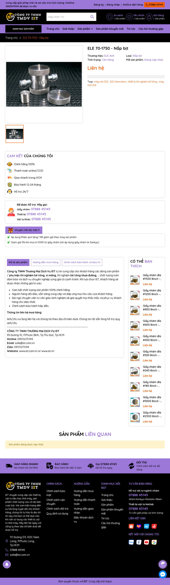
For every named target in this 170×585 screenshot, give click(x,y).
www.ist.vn (48, 351)
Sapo (108, 581)
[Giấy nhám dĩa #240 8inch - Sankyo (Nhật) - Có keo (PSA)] (135, 371)
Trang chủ (52, 28)
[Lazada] (139, 525)
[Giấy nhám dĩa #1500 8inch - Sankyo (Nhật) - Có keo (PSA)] (135, 280)
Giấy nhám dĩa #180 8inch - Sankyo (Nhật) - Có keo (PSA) (153, 384)
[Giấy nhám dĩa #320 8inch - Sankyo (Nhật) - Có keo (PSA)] (135, 356)
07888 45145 (155, 4)
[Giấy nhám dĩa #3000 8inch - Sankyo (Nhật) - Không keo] (135, 402)
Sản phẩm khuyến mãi (110, 28)
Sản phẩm (84, 28)
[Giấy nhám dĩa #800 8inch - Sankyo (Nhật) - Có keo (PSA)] (135, 310)
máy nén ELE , (101, 81)
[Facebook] (139, 541)
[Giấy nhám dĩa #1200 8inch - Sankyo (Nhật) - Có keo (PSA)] (135, 295)
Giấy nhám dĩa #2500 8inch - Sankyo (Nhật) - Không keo (153, 414)
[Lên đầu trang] (163, 555)
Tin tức (131, 28)
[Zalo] (131, 541)
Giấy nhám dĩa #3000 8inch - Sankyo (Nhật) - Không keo (153, 399)
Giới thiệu (68, 28)
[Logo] (23, 16)
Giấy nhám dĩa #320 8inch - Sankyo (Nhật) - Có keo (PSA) (153, 353)
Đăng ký (99, 4)
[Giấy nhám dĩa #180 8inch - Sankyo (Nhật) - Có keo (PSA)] (135, 387)
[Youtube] (146, 541)
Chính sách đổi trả (57, 508)
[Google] (154, 541)
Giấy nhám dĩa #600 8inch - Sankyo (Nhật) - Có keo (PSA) (153, 323)
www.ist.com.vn (28, 351)
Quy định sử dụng (57, 513)
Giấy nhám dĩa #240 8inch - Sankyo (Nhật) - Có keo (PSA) (153, 368)
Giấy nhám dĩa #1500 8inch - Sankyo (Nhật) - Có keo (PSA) (153, 277)
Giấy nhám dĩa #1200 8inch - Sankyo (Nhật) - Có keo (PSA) (153, 292)
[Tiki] (146, 525)
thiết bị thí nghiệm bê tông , (143, 81)
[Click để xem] (44, 84)
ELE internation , (119, 81)
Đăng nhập (113, 4)
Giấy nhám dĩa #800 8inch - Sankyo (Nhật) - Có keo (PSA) (153, 307)
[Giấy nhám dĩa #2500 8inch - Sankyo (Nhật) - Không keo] (135, 417)
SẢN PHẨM (85, 434)
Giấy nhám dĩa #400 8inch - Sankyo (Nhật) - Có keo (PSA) (153, 338)
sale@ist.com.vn (20, 554)
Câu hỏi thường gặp (150, 28)
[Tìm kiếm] (92, 16)
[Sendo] (154, 525)
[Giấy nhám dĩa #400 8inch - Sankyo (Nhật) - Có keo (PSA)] (135, 341)
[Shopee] (131, 525)
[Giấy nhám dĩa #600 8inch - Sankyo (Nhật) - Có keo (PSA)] (135, 326)
